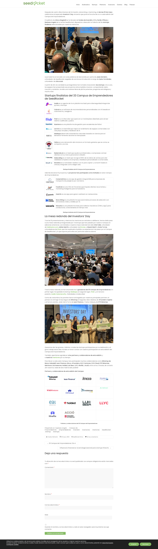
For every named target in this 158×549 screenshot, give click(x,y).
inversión (76, 430)
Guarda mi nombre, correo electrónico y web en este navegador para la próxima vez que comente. (77, 528)
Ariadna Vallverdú (52, 437)
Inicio (78, 4)
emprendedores (65, 430)
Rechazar (145, 544)
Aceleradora (86, 4)
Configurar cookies (12, 544)
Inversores (111, 4)
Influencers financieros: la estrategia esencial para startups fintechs (85, 448)
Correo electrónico (52, 505)
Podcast (132, 4)
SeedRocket (106, 430)
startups (56, 432)
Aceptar (133, 544)
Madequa (74, 292)
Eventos (119, 4)
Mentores (103, 4)
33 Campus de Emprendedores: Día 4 (61, 443)
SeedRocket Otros (78, 437)
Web (46, 515)
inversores (86, 430)
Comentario (49, 467)
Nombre (48, 494)
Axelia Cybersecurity (58, 294)
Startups (94, 4)
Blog (125, 4)
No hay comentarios (92, 437)
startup (48, 432)
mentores (95, 430)
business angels (61, 428)
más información (107, 543)
